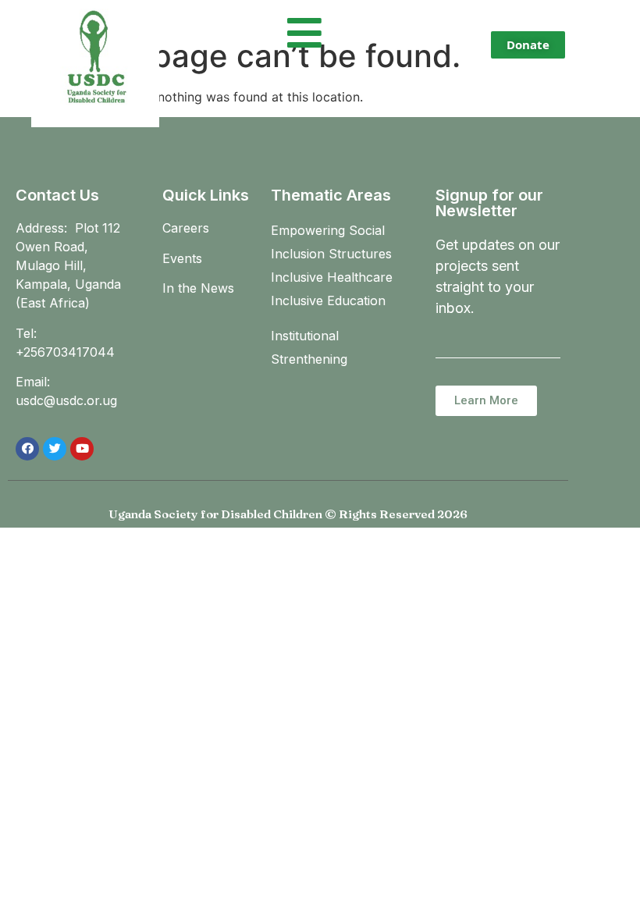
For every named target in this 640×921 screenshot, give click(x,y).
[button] (528, 45)
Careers (185, 228)
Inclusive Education (328, 300)
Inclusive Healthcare (332, 277)
